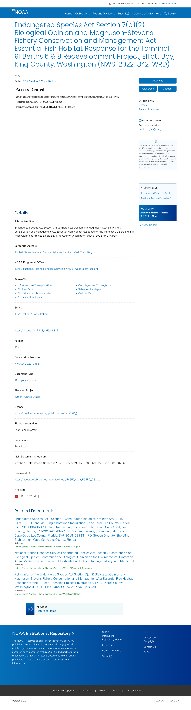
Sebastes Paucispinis (90, 289)
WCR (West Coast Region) (82, 269)
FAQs (147, 652)
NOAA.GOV (159, 700)
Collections (82, 13)
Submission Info (142, 13)
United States (32, 397)
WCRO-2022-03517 (28, 363)
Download (157, 80)
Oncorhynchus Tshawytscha (94, 285)
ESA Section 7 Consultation (39, 81)
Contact (87, 690)
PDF (17, 347)
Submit (122, 13)
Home (69, 13)
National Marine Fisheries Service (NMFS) (154, 214)
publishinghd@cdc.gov (151, 129)
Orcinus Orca (25, 289)
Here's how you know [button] (167, 3)
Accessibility (134, 690)
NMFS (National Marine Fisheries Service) (39, 269)
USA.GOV (174, 700)
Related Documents (150, 109)
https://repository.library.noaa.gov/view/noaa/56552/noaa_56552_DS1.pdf (57, 479)
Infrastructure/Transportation (35, 285)
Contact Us (150, 647)
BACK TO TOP (149, 225)
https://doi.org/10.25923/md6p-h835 (36, 330)
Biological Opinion (26, 380)
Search (172, 13)
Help (158, 13)
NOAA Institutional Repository (41, 633)
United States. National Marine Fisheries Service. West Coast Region (55, 252)
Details (143, 105)
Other (18, 397)
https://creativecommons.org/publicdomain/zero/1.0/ (44, 413)
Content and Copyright (62, 690)
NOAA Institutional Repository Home (112, 635)
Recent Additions (104, 13)
